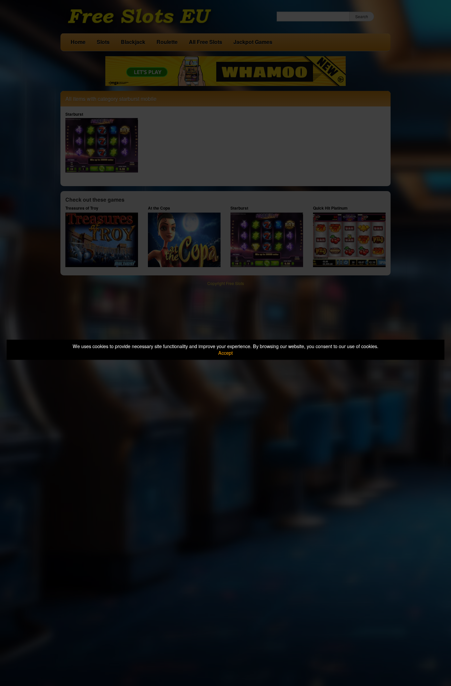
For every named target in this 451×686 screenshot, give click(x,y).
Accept (225, 352)
